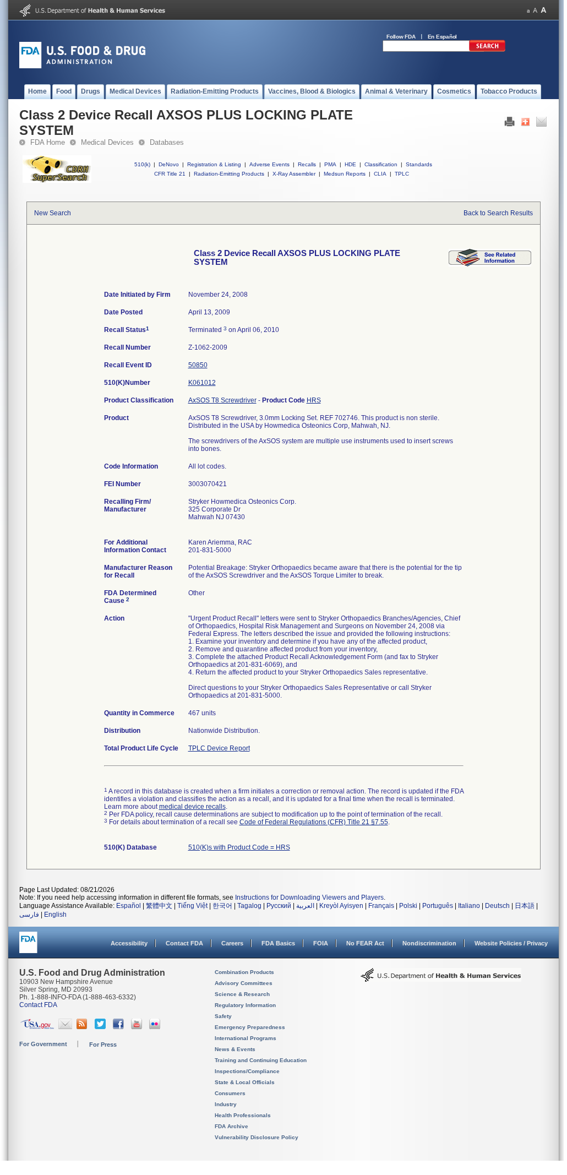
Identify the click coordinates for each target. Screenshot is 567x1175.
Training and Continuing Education (261, 1060)
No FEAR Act (365, 943)
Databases (167, 142)
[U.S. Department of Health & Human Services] (441, 979)
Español (128, 906)
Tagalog (249, 906)
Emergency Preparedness (250, 1027)
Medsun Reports (345, 174)
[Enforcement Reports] (490, 264)
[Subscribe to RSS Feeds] (83, 1027)
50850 (198, 365)
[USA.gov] (37, 1027)
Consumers (230, 1093)
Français (381, 906)
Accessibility (129, 943)
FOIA (320, 943)
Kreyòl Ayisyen (341, 906)
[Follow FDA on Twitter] (101, 1027)
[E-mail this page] (541, 124)
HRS (314, 400)
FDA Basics (278, 943)
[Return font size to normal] (535, 10)
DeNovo (169, 164)
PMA (330, 164)
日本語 (525, 906)
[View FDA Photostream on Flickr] (156, 1027)
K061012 (202, 383)
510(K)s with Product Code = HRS (239, 847)
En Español (442, 37)
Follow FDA (401, 37)
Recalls (307, 164)
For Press (103, 1044)
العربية (305, 906)
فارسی (29, 914)
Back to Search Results (498, 213)
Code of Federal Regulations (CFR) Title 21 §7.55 (313, 822)
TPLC (402, 174)
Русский (278, 906)
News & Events (235, 1049)
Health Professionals (243, 1115)
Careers (232, 943)
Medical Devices (107, 142)
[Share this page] (525, 124)
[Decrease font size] (528, 10)
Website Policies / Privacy (511, 943)
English (55, 914)
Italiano (469, 906)
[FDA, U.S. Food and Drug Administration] (82, 66)
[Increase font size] (544, 10)
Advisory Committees (243, 983)
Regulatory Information (245, 1005)
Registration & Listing (214, 164)
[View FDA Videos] (138, 1027)
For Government (43, 1044)
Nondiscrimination (429, 943)
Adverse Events (269, 164)
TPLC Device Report (219, 748)
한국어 (222, 906)
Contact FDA (184, 943)
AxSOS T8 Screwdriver (222, 400)
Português (437, 906)
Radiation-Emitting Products (229, 174)
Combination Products (244, 972)
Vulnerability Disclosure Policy (256, 1137)
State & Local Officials (245, 1082)
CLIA (380, 174)
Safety (223, 1016)
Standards (419, 164)
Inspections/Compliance (247, 1071)
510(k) (142, 164)
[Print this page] (509, 124)
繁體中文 (159, 906)
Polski (408, 906)
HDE (350, 164)
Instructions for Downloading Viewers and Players (309, 897)
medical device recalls (192, 806)
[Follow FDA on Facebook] (120, 1027)
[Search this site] (487, 49)
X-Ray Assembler (293, 174)
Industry (226, 1104)
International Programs (245, 1038)
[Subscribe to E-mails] (65, 1027)
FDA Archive (231, 1126)
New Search (52, 213)
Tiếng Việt (192, 906)
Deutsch (497, 906)
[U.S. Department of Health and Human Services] (92, 14)
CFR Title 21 (170, 174)
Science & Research (242, 994)
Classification (380, 164)
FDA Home (47, 142)
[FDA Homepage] (28, 947)
